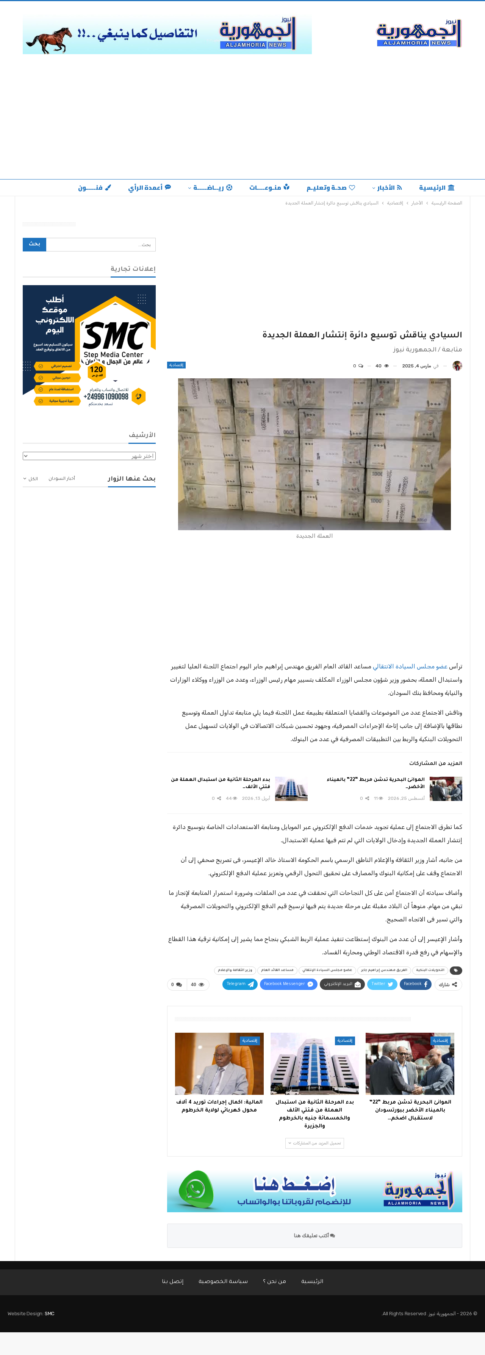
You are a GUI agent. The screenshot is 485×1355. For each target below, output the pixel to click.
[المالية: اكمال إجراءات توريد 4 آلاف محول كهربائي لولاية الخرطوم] (219, 1064)
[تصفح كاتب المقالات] (457, 366)
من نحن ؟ (274, 1282)
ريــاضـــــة (208, 187)
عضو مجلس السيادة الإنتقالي (327, 971)
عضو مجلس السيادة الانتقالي (410, 666)
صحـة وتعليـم (327, 187)
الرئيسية (432, 187)
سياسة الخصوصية (223, 1282)
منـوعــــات (265, 187)
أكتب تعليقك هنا (312, 1235)
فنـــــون (90, 187)
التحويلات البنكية (430, 971)
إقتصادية (176, 365)
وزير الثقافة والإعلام (235, 971)
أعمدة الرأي (145, 187)
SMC (50, 1313)
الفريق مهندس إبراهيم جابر (384, 971)
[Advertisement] (242, 115)
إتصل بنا (172, 1282)
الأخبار (386, 187)
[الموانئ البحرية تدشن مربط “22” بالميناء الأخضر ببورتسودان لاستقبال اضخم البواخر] (446, 789)
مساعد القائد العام (277, 971)
